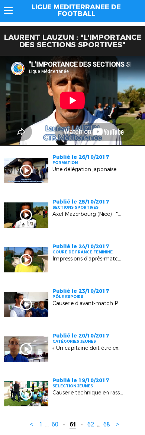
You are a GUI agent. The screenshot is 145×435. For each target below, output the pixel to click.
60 (55, 424)
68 (106, 424)
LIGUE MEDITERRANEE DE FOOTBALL (76, 10)
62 (90, 424)
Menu (12, 10)
